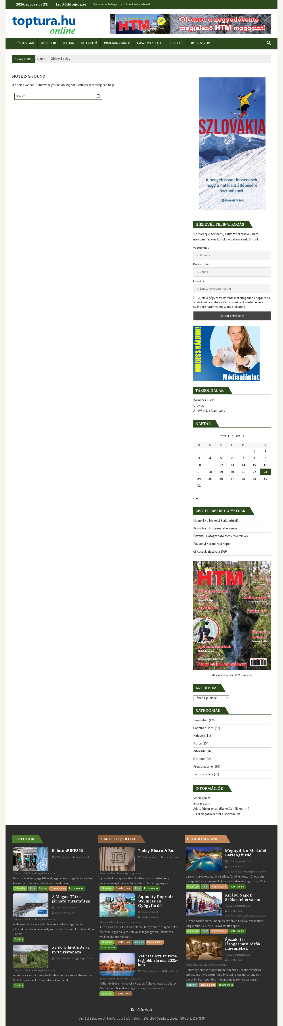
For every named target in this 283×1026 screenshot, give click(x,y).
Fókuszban (200, 720)
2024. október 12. (64, 958)
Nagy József (82, 857)
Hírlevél (198, 735)
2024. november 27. (66, 908)
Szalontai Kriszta (64, 913)
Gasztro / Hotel (203, 728)
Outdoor (199, 759)
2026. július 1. (62, 857)
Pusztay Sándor (149, 917)
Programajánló (203, 766)
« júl (196, 498)
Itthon (197, 743)
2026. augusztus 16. (239, 861)
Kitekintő (199, 751)
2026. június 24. (150, 912)
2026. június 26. (150, 857)
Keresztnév (201, 264)
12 (221, 465)
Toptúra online (203, 774)
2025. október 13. (150, 971)
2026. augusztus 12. (239, 906)
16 (265, 465)
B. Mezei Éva (170, 857)
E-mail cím (199, 281)
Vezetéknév (201, 248)
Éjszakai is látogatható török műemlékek (122, 4)
